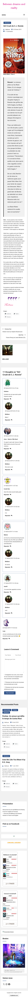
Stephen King (9, 909)
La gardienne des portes (10, 915)
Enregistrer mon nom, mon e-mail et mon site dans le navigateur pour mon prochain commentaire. (13, 676)
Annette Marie (6, 870)
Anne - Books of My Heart (11, 439)
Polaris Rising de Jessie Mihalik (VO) (15, 337)
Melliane (7, 414)
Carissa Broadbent (7, 905)
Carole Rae (7, 489)
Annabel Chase (9, 862)
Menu (4, 15)
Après (7, 908)
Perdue (15, 710)
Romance (7, 23)
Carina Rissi (7, 710)
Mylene (6, 535)
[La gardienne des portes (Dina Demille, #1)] (4, 917)
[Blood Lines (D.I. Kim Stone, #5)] (4, 876)
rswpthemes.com (14, 995)
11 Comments (9, 31)
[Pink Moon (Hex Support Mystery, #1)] (4, 862)
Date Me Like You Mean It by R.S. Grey (13, 761)
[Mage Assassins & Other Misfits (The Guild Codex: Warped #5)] (4, 868)
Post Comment (10, 693)
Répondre (6, 399)
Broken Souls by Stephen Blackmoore (12, 331)
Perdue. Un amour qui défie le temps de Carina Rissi (13, 717)
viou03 (5, 586)
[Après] (4, 911)
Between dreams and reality (14, 6)
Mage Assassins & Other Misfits (11, 867)
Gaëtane (6, 391)
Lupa (4, 631)
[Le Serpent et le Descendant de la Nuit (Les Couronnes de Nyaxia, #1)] (4, 901)
